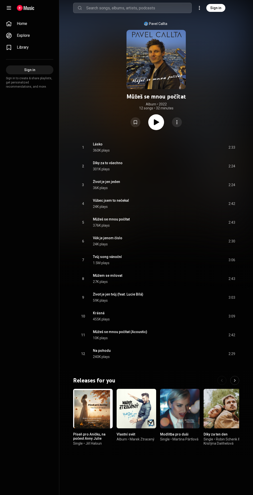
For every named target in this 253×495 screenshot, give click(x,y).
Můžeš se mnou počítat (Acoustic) (120, 332)
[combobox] (138, 8)
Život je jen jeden (106, 182)
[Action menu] (177, 122)
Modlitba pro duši (174, 434)
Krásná (99, 313)
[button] (135, 122)
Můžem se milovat (107, 275)
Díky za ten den (216, 434)
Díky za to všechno (108, 163)
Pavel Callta (158, 24)
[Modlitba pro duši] (180, 408)
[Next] (234, 380)
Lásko (98, 144)
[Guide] (9, 8)
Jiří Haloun (93, 443)
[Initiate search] (80, 8)
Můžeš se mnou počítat (111, 219)
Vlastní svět (126, 434)
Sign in (215, 8)
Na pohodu (102, 351)
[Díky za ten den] (223, 408)
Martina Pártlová (185, 439)
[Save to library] (135, 122)
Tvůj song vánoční (107, 257)
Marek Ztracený (142, 439)
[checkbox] (232, 147)
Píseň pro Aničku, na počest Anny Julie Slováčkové (89, 438)
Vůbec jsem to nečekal (111, 200)
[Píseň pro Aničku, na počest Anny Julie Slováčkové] (93, 408)
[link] (29, 24)
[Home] (25, 8)
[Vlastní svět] (136, 408)
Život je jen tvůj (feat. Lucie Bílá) (118, 294)
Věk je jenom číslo (107, 238)
